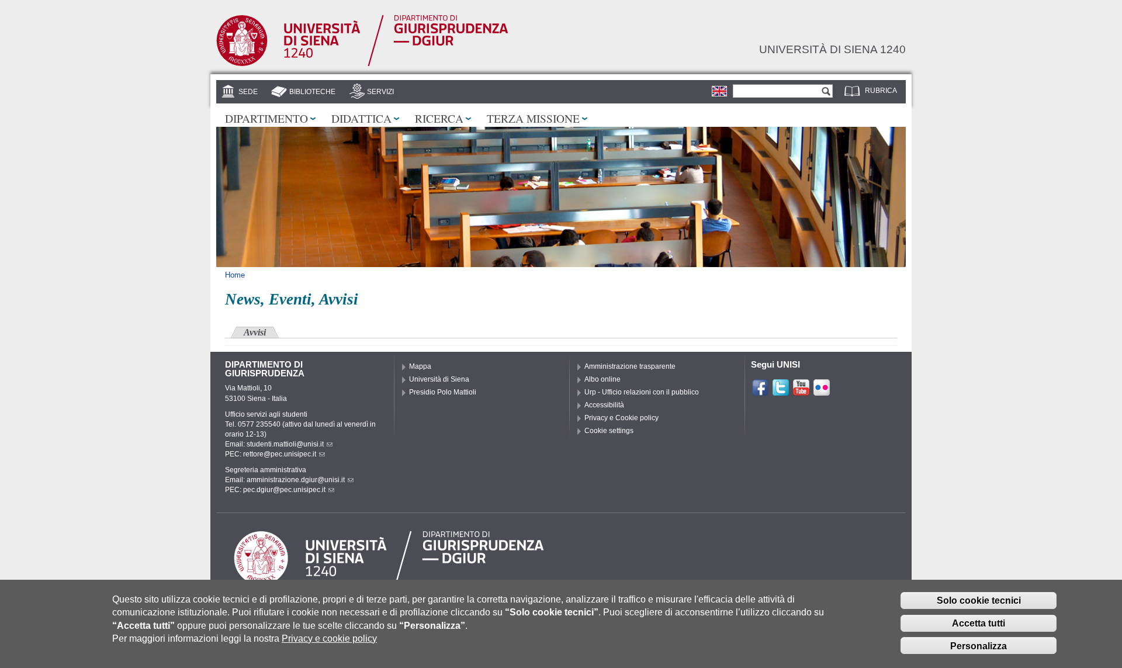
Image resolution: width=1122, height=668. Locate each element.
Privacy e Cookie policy (621, 418)
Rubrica (881, 90)
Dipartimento (266, 118)
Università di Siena (439, 379)
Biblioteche (312, 92)
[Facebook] (760, 391)
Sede (248, 92)
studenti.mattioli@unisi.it (285, 444)
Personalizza (978, 646)
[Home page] (362, 64)
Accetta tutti (978, 623)
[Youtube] (801, 391)
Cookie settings (608, 431)
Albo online (602, 379)
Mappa (420, 366)
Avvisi (255, 332)
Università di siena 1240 (832, 49)
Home (235, 275)
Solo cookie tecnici (979, 600)
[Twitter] (780, 391)
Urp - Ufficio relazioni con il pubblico (641, 392)
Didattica (361, 118)
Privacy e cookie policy (329, 638)
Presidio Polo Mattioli (442, 392)
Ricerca (439, 118)
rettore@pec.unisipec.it (279, 454)
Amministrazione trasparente (630, 366)
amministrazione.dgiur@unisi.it (296, 480)
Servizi (380, 92)
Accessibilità (604, 405)
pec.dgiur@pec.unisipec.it (284, 490)
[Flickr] (821, 391)
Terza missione (533, 118)
